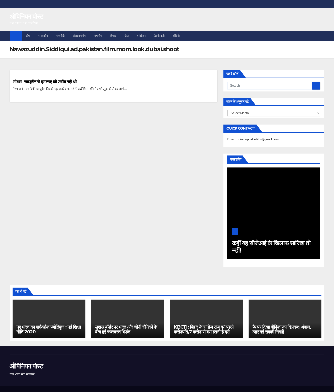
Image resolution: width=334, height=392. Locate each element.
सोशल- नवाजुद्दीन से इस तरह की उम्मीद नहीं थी (45, 81)
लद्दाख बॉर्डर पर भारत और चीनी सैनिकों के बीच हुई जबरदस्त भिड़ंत (126, 329)
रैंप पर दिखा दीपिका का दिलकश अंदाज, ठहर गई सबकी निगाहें (281, 329)
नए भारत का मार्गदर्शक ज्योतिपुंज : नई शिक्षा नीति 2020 (48, 329)
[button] (321, 35)
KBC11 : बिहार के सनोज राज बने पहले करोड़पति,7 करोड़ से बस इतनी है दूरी (203, 329)
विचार (113, 36)
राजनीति (60, 36)
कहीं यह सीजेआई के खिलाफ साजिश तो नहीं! (271, 246)
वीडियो (176, 36)
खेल (126, 36)
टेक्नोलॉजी (159, 36)
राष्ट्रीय (98, 36)
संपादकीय (43, 36)
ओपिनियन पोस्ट (26, 16)
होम (28, 36)
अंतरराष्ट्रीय (79, 36)
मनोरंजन (141, 36)
